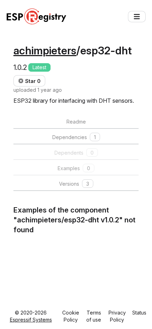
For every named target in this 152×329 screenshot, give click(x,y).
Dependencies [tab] (74, 137)
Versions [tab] (74, 184)
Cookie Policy (70, 316)
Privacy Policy (117, 316)
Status (139, 313)
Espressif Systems (31, 320)
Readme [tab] (76, 122)
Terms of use (93, 316)
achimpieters (44, 50)
